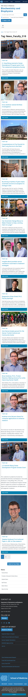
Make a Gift (6, 20)
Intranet (10, 683)
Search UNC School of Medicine (17, 17)
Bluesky (4, 618)
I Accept (14, 694)
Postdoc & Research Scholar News (10, 576)
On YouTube (9, 623)
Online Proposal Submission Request (10, 637)
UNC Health (4, 683)
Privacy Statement (18, 683)
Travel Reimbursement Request (9, 657)
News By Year (5, 589)
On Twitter (1, 623)
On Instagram (4, 623)
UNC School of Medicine (7, 5)
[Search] (25, 14)
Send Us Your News (14, 564)
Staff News (4, 582)
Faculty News (5, 572)
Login (25, 683)
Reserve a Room (7, 629)
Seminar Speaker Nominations (8, 640)
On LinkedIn (6, 623)
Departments (17, 1)
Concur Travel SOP (6, 663)
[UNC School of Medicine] (14, 678)
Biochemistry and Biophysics (10, 10)
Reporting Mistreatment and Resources (11, 666)
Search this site (5, 17)
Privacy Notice (14, 691)
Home (2, 31)
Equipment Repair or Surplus (8, 634)
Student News (5, 579)
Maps (12, 1)
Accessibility (5, 1)
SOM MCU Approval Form (7, 643)
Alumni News (5, 585)
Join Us (3, 646)
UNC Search (25, 1)
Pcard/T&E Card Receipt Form (8, 660)
